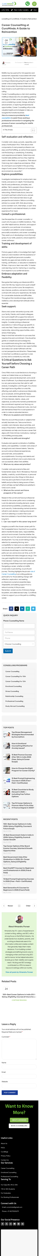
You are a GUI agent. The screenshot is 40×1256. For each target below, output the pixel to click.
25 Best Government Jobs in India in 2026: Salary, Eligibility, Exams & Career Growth (18, 837)
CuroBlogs (4, 1152)
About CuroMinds (19, 1120)
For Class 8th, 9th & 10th (9, 1185)
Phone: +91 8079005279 (10, 1211)
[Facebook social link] (11, 609)
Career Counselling (7, 1168)
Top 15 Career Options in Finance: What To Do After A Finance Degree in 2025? (23, 805)
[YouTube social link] (14, 1224)
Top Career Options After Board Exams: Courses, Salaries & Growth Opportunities (17, 848)
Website (5, 1082)
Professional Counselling (9, 1177)
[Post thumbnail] (6, 735)
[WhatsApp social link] (28, 609)
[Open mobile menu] (34, 4)
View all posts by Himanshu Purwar (19, 972)
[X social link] (16, 609)
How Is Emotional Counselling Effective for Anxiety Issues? (22, 745)
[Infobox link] (27, 3)
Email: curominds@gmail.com (12, 1207)
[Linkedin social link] (22, 609)
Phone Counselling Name (13, 621)
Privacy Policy (5, 1156)
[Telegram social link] (33, 609)
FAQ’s (3, 1148)
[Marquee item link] (16, 10)
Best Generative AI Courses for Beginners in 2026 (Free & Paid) (16, 889)
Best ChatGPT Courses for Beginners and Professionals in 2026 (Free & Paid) (18, 870)
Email (4, 1072)
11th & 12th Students (8, 1189)
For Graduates (6, 1193)
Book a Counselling (19, 1126)
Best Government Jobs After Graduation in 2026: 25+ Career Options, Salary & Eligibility (16, 859)
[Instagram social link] (10, 1224)
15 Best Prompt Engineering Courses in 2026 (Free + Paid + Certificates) (23, 780)
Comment (6, 1037)
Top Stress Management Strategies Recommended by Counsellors (23, 734)
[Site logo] (9, 4)
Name (4, 1063)
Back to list (19, 906)
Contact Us (5, 1160)
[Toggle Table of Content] (31, 130)
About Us (4, 1143)
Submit (8, 651)
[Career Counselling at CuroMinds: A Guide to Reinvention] (19, 47)
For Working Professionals (10, 1197)
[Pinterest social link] (18, 1224)
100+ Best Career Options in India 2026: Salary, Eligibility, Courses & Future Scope (17, 826)
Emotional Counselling (8, 1172)
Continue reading (19, 1000)
